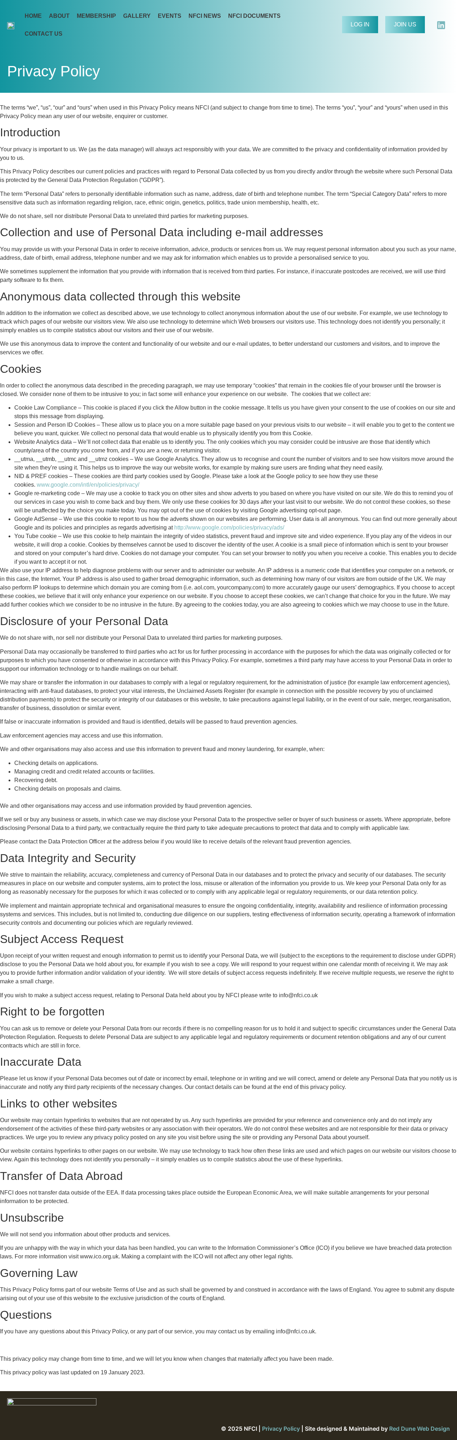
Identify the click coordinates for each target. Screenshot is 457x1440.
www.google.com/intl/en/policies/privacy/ (88, 485)
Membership (96, 16)
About (59, 16)
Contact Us (43, 34)
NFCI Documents (254, 16)
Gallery (137, 16)
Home (33, 16)
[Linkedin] (441, 25)
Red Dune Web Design (419, 1428)
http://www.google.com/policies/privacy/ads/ (229, 527)
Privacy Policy (281, 1428)
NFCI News (205, 16)
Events (169, 16)
